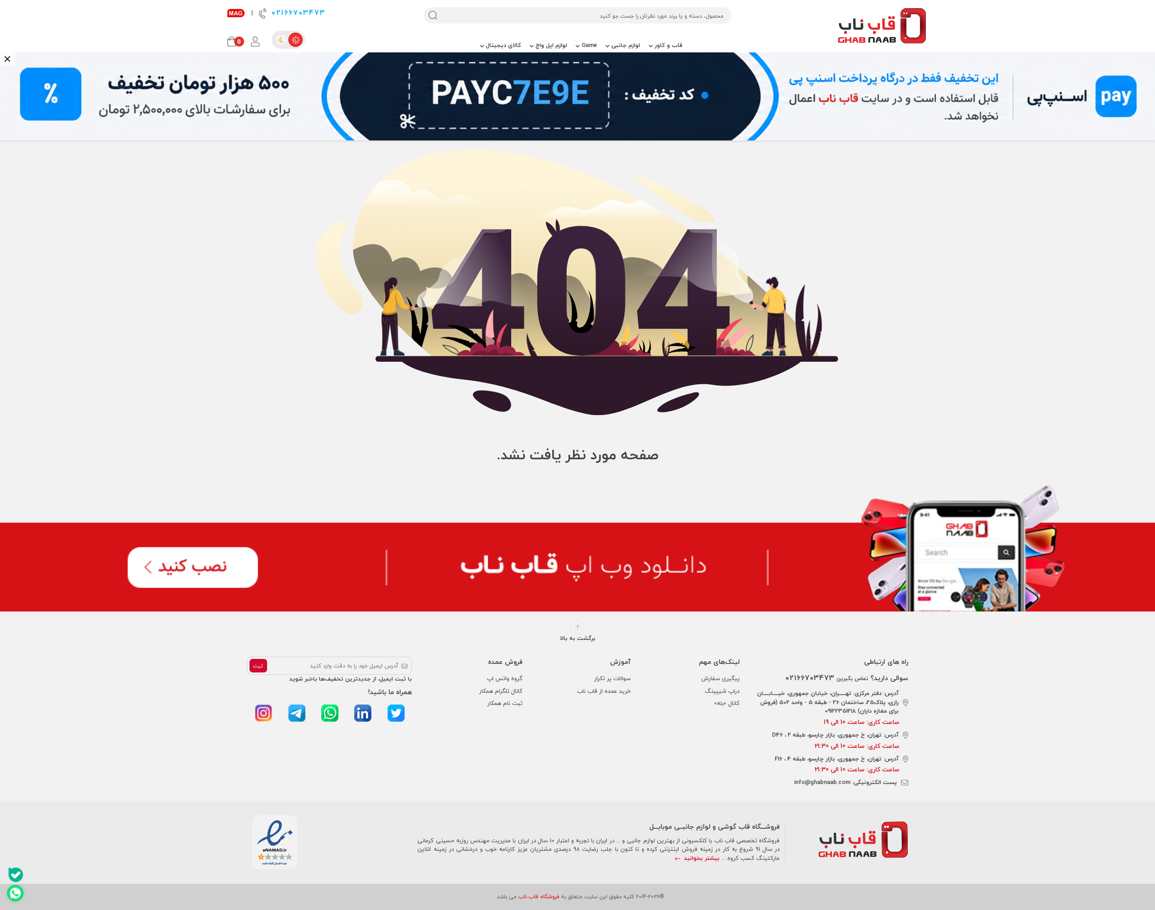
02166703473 (297, 13)
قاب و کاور (667, 45)
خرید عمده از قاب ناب (604, 691)
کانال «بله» (726, 703)
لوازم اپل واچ (550, 45)
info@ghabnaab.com (822, 782)
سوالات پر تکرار (612, 678)
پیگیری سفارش (720, 678)
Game (588, 45)
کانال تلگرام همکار (500, 691)
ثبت (258, 666)
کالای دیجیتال (502, 45)
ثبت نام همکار (504, 703)
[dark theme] (281, 40)
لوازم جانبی (625, 45)
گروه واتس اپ (504, 678)
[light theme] (295, 40)
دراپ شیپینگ (722, 691)
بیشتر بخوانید (701, 858)
